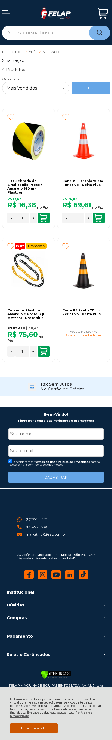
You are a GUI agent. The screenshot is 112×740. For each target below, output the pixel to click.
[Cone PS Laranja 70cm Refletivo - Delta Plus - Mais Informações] (83, 141)
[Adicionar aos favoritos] (10, 117)
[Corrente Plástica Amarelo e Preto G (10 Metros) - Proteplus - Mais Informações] (28, 270)
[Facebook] (29, 578)
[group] (56, 386)
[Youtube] (56, 578)
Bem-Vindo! (56, 414)
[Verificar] (55, 674)
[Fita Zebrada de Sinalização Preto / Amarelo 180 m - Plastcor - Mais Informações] (28, 141)
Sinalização (51, 52)
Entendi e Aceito (33, 728)
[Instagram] (42, 578)
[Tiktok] (83, 578)
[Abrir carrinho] (103, 13)
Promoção (36, 246)
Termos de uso (44, 461)
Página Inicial (13, 52)
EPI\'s (33, 52)
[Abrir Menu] (6, 13)
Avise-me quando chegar (83, 335)
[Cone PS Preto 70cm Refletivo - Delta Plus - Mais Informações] (83, 270)
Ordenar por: (12, 79)
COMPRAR (44, 218)
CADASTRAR (55, 477)
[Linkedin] (69, 578)
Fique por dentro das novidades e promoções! (56, 421)
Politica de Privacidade (74, 461)
